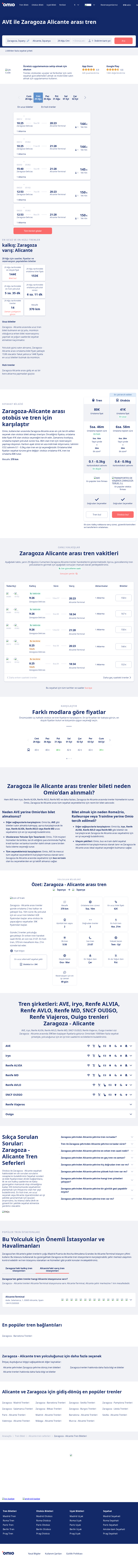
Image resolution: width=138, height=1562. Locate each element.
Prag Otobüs (43, 1533)
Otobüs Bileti (37, 5)
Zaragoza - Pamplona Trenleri (117, 1402)
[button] (63, 41)
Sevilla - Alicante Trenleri (114, 1414)
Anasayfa (6, 1436)
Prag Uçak (75, 1533)
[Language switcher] (90, 5)
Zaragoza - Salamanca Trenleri (17, 1408)
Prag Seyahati (110, 1533)
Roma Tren (8, 1520)
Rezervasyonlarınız (109, 5)
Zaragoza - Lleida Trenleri (115, 1408)
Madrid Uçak (76, 1516)
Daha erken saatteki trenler (23, 677)
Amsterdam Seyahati (114, 1529)
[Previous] (28, 740)
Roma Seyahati (111, 1520)
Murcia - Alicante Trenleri (81, 1420)
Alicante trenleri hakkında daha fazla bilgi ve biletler (29, 1371)
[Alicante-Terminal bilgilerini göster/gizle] (130, 1299)
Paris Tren (8, 1524)
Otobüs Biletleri (44, 1511)
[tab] (25, 107)
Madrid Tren (9, 1516)
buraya (88, 688)
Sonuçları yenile (67, 573)
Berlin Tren (8, 1529)
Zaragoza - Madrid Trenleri (15, 1402)
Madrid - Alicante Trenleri (48, 1414)
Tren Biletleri (10, 1511)
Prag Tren (8, 1533)
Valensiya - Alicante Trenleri (16, 1420)
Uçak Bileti (51, 5)
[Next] (85, 97)
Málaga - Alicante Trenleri (48, 1420)
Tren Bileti (23, 5)
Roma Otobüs (43, 1520)
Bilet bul (12, 278)
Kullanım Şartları (53, 1553)
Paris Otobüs (43, 1524)
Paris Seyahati (110, 1524)
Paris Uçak (75, 1524)
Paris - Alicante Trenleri (13, 1414)
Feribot (62, 5)
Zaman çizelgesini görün (12, 313)
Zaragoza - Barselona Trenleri (17, 1335)
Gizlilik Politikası (74, 1553)
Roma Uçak (76, 1520)
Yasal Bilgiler (34, 1553)
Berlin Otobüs (43, 1529)
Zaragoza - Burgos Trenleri (82, 1408)
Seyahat (107, 1511)
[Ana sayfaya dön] (10, 5)
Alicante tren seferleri (40, 1436)
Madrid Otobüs (44, 1516)
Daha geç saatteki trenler (116, 677)
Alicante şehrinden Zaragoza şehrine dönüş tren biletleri (32, 1367)
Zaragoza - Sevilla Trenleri (82, 1402)
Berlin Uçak (76, 1529)
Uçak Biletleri (77, 1511)
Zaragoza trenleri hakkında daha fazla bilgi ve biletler (97, 1367)
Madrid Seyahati (111, 1516)
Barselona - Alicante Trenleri (83, 1414)
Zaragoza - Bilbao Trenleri (49, 1408)
